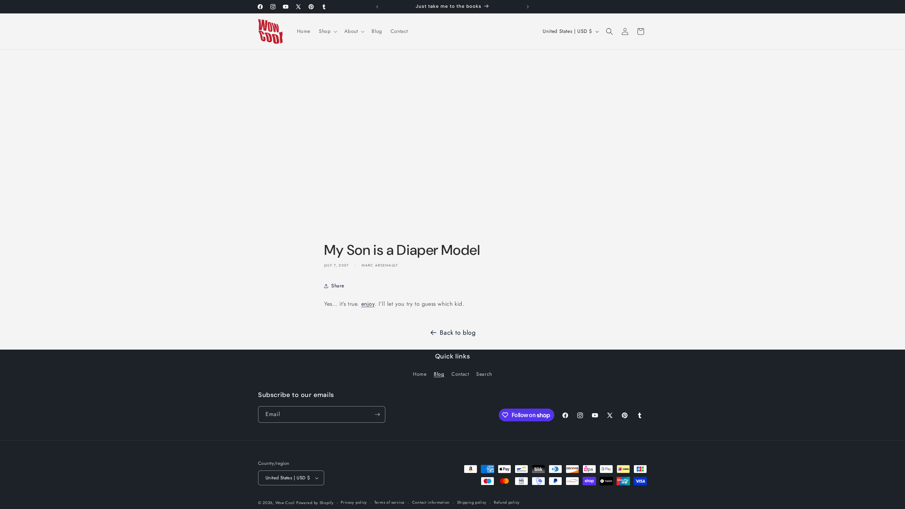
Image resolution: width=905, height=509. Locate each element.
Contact (460, 374)
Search (484, 374)
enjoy (368, 304)
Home (419, 374)
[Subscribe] (377, 414)
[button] (327, 31)
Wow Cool (285, 502)
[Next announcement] (528, 6)
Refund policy (507, 502)
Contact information (431, 502)
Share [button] (337, 285)
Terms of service (389, 502)
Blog (439, 374)
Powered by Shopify (315, 502)
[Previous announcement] (377, 6)
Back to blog (457, 332)
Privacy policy (354, 502)
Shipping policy (472, 502)
